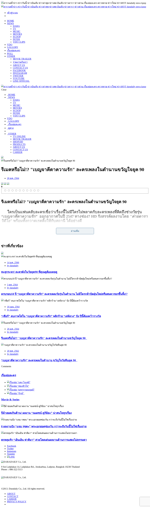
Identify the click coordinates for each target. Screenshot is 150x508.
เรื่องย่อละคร (13, 50)
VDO (9, 44)
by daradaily (12, 265)
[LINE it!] (8, 184)
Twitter (10, 448)
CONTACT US (20, 68)
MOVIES (17, 34)
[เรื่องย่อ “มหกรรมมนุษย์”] (21, 389)
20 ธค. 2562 (13, 351)
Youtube (11, 454)
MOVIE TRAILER (22, 59)
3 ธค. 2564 (12, 284)
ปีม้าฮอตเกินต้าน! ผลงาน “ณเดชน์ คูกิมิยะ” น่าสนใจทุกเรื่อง (36, 412)
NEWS (10, 23)
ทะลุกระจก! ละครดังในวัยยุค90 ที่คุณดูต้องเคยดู (29, 271)
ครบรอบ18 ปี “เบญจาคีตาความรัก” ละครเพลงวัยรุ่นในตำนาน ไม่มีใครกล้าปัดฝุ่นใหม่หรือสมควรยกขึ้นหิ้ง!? (64, 293)
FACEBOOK (19, 70)
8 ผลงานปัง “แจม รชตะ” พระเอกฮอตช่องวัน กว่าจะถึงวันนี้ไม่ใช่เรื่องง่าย (44, 426)
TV (14, 28)
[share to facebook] (2, 184)
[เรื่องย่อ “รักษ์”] (15, 393)
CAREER (17, 152)
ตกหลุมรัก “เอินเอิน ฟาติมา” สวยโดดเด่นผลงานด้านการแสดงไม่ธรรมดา (44, 439)
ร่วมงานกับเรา (20, 62)
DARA (16, 26)
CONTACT (12, 496)
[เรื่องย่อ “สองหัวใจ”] (18, 386)
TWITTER (18, 75)
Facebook (11, 446)
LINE (12, 457)
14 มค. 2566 (13, 262)
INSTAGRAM (20, 73)
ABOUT (11, 493)
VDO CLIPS (19, 42)
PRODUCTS (19, 144)
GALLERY (12, 47)
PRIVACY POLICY (16, 501)
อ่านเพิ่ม (75, 231)
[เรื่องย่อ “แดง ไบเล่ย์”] (18, 382)
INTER (16, 39)
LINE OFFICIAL (21, 81)
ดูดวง (10, 128)
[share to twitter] (5, 184)
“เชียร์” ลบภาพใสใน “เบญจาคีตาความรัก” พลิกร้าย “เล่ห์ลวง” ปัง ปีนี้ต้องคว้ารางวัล (51, 316)
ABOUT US (19, 65)
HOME (10, 21)
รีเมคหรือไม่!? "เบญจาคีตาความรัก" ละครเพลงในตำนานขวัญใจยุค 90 (44, 338)
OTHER (11, 56)
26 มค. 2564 (13, 178)
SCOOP (17, 36)
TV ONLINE (19, 136)
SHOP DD (18, 141)
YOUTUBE (18, 78)
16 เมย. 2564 (13, 306)
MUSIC (16, 31)
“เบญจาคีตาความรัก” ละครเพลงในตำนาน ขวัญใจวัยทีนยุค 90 (39, 360)
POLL (10, 53)
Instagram (11, 451)
